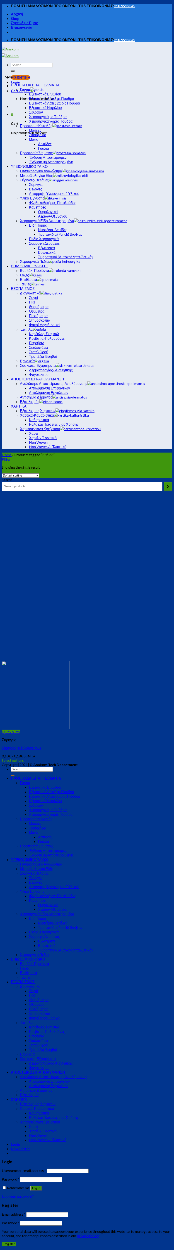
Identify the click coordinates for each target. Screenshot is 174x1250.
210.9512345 (124, 6)
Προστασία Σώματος (36, 846)
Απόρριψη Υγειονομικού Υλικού (54, 887)
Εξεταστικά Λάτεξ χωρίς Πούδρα (54, 796)
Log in (36, 1188)
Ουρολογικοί (48, 905)
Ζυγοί (33, 991)
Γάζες (24, 968)
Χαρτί (33, 1126)
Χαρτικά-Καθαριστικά (37, 1108)
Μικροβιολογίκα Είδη (36, 868)
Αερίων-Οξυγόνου (52, 909)
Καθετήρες (37, 900)
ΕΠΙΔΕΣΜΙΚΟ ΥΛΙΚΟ (28, 959)
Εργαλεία (27, 1054)
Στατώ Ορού (38, 1045)
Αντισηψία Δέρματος (36, 1090)
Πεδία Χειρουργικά (44, 932)
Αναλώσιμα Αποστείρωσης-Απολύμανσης (53, 1076)
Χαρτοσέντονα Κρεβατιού (40, 1122)
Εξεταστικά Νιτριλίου (45, 801)
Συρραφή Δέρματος (44, 936)
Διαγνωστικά (30, 986)
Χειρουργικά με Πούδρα (48, 810)
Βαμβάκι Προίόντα (34, 963)
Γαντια (25, 782)
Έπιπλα (26, 1022)
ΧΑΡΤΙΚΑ (19, 1099)
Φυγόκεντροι (39, 1067)
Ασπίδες (45, 837)
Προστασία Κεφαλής (36, 819)
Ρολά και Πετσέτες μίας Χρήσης (54, 1117)
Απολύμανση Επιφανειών (49, 1081)
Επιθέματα (28, 972)
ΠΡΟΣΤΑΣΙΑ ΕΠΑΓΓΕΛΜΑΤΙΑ (36, 778)
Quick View (11, 732)
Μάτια (33, 832)
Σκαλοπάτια (38, 1040)
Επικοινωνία (21, 27)
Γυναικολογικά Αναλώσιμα (41, 864)
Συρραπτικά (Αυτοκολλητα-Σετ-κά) (65, 950)
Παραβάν (36, 1036)
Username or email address (24, 1170)
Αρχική (17, 14)
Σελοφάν (36, 805)
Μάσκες (35, 823)
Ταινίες (25, 977)
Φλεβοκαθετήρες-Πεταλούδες (52, 896)
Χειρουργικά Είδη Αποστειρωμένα (47, 914)
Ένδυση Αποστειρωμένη (48, 850)
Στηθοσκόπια (39, 1013)
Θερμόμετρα (38, 1000)
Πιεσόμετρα (38, 1009)
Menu (9, 77)
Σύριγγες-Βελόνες (34, 873)
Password (10, 1179)
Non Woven (38, 1135)
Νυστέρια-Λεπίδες (52, 923)
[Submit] (12, 71)
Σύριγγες (36, 877)
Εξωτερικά (46, 941)
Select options (13, 760)
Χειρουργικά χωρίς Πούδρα (50, 814)
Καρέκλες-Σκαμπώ (44, 1027)
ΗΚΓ (32, 995)
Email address (14, 1214)
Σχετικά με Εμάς (24, 23)
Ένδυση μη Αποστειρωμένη (51, 855)
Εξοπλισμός (29, 1095)
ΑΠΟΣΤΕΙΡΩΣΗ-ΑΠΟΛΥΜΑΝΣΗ (38, 1072)
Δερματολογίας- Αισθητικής (51, 1063)
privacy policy (88, 1235)
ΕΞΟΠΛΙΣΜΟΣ (23, 982)
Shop (15, 18)
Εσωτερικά (47, 945)
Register (9, 1244)
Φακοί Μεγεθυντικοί (44, 1018)
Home (7, 455)
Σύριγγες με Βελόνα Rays (21, 748)
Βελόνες (35, 882)
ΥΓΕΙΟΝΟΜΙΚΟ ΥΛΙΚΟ (29, 859)
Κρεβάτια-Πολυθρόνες (47, 1031)
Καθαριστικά (39, 1113)
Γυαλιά (43, 841)
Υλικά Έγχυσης (32, 891)
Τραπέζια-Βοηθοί (43, 1049)
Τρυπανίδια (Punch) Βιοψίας (60, 927)
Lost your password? (18, 1196)
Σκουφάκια (37, 828)
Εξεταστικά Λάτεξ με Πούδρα (51, 792)
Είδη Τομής (38, 918)
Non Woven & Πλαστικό (47, 1140)
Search (7, 480)
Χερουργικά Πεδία (34, 954)
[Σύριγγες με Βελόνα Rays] (36, 727)
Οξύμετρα (36, 1004)
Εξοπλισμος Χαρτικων (38, 1104)
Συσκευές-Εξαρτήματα (38, 1058)
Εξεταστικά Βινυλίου (45, 787)
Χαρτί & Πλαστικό (43, 1131)
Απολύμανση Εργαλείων (48, 1086)
